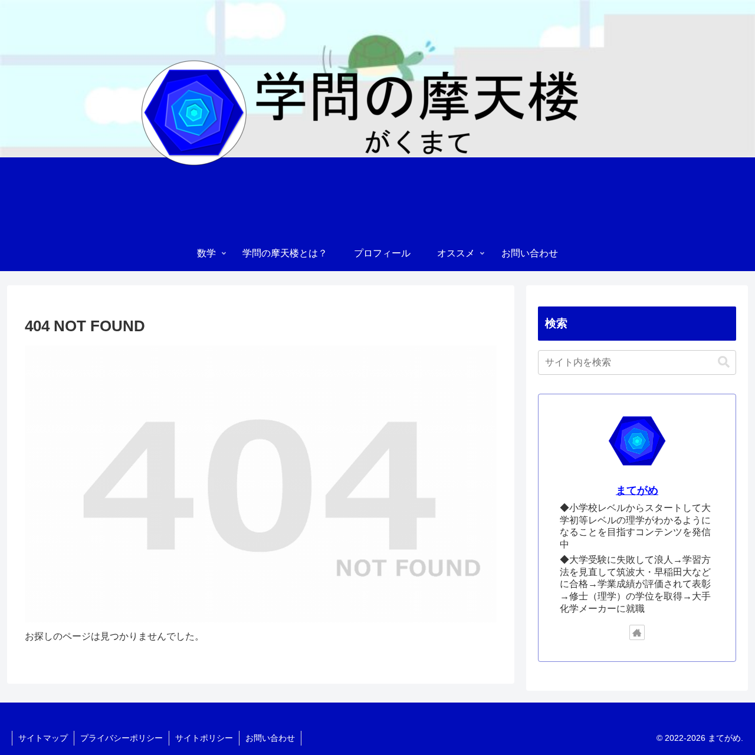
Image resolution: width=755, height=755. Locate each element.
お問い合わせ (270, 738)
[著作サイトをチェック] (637, 632)
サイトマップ (43, 738)
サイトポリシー (204, 738)
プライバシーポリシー (121, 738)
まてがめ (637, 490)
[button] (723, 362)
